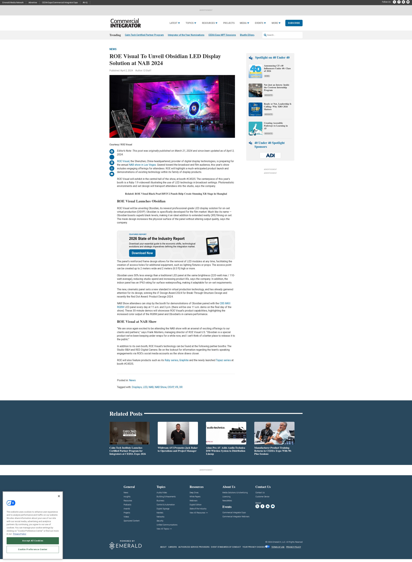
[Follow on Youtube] (408, 2)
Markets (160, 513)
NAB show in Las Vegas (142, 164)
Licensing (226, 497)
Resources (208, 23)
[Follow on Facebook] (399, 2)
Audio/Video (162, 493)
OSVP (171, 387)
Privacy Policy (19, 534)
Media (243, 23)
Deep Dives (194, 493)
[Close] (58, 496)
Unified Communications (167, 525)
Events (259, 23)
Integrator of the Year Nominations (186, 35)
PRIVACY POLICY (293, 547)
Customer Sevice (262, 497)
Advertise (32, 3)
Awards (127, 509)
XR (181, 387)
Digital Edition (195, 505)
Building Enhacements (166, 497)
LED (145, 387)
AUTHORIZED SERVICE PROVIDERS (193, 547)
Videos (126, 517)
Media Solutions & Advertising (235, 493)
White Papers (195, 497)
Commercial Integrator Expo (234, 513)
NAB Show (160, 387)
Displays (137, 387)
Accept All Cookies (32, 540)
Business (160, 501)
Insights (268, 95)
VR (176, 387)
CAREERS (172, 547)
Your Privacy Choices (254, 547)
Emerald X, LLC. (279, 542)
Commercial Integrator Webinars (235, 517)
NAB (151, 387)
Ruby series (171, 360)
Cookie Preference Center (32, 549)
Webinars (193, 501)
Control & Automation (166, 505)
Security (160, 521)
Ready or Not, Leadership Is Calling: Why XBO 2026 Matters (277, 106)
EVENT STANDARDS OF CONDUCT (226, 547)
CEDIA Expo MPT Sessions (222, 35)
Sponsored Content (132, 521)
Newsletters (227, 501)
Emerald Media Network (12, 3)
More (275, 23)
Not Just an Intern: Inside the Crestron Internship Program (276, 87)
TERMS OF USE (278, 547)
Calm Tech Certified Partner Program (144, 35)
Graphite (184, 360)
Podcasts (127, 505)
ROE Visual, (123, 161)
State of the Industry (198, 509)
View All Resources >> (199, 513)
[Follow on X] (394, 2)
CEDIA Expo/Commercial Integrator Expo (60, 3)
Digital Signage (163, 509)
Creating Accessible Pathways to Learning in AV (276, 125)
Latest (173, 23)
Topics (190, 23)
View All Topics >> (164, 529)
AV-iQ (85, 3)
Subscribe (294, 23)
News (113, 49)
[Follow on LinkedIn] (403, 2)
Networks (160, 517)
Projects (229, 23)
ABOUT (163, 547)
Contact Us (260, 493)
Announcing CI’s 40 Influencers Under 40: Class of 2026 (277, 68)
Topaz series (223, 360)
